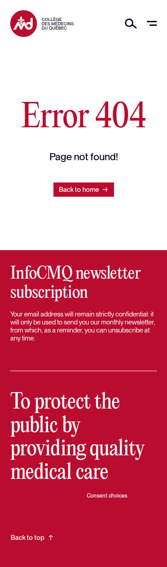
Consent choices (107, 496)
